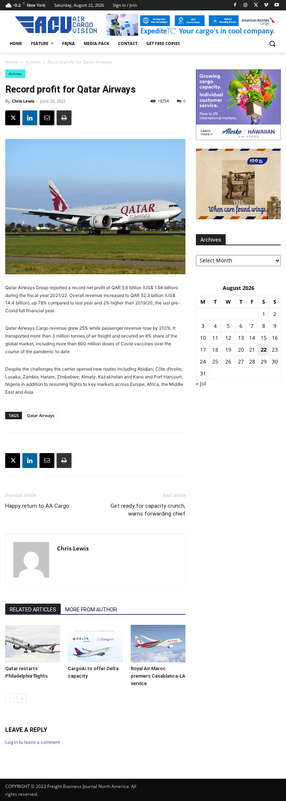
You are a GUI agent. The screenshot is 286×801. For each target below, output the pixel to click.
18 (215, 349)
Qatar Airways (40, 415)
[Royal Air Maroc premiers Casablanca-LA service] (158, 643)
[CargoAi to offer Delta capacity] (95, 643)
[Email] (46, 117)
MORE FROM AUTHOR (91, 610)
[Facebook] (235, 5)
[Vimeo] (266, 5)
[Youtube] (276, 5)
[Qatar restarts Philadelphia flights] (32, 643)
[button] (272, 43)
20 (241, 349)
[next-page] (21, 698)
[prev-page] (10, 698)
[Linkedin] (29, 117)
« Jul (201, 383)
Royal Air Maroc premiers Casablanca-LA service (158, 676)
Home (11, 62)
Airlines (33, 62)
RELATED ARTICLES (33, 610)
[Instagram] (245, 5)
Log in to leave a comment (32, 742)
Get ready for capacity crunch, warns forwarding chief (148, 510)
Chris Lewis (23, 101)
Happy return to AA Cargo (37, 506)
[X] (256, 5)
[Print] (64, 117)
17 (203, 349)
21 (252, 349)
